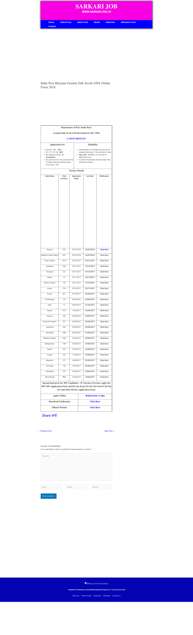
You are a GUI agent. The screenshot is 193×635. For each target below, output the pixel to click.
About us (76, 596)
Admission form (128, 22)
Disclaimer (97, 596)
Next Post (110, 431)
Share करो (49, 415)
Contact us (116, 596)
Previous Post (44, 431)
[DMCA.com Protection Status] (96, 584)
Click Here (104, 250)
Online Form (65, 22)
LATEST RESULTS (76, 138)
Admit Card (82, 22)
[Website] (101, 487)
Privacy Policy (86, 596)
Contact (52, 26)
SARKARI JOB (96, 6)
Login (102, 395)
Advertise (110, 22)
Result (97, 22)
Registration (92, 395)
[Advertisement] (76, 55)
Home (51, 22)
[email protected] (118, 590)
